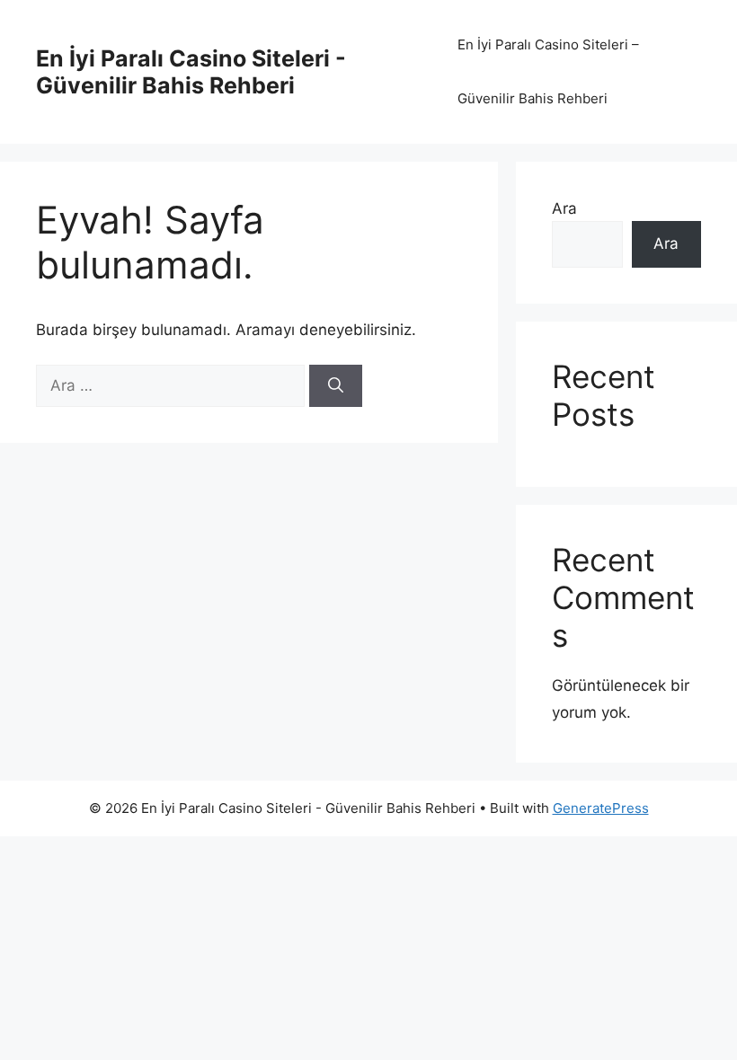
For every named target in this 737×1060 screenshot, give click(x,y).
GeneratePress (601, 808)
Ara (564, 208)
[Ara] (335, 386)
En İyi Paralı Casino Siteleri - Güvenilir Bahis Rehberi (191, 72)
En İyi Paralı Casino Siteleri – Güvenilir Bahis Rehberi (548, 71)
